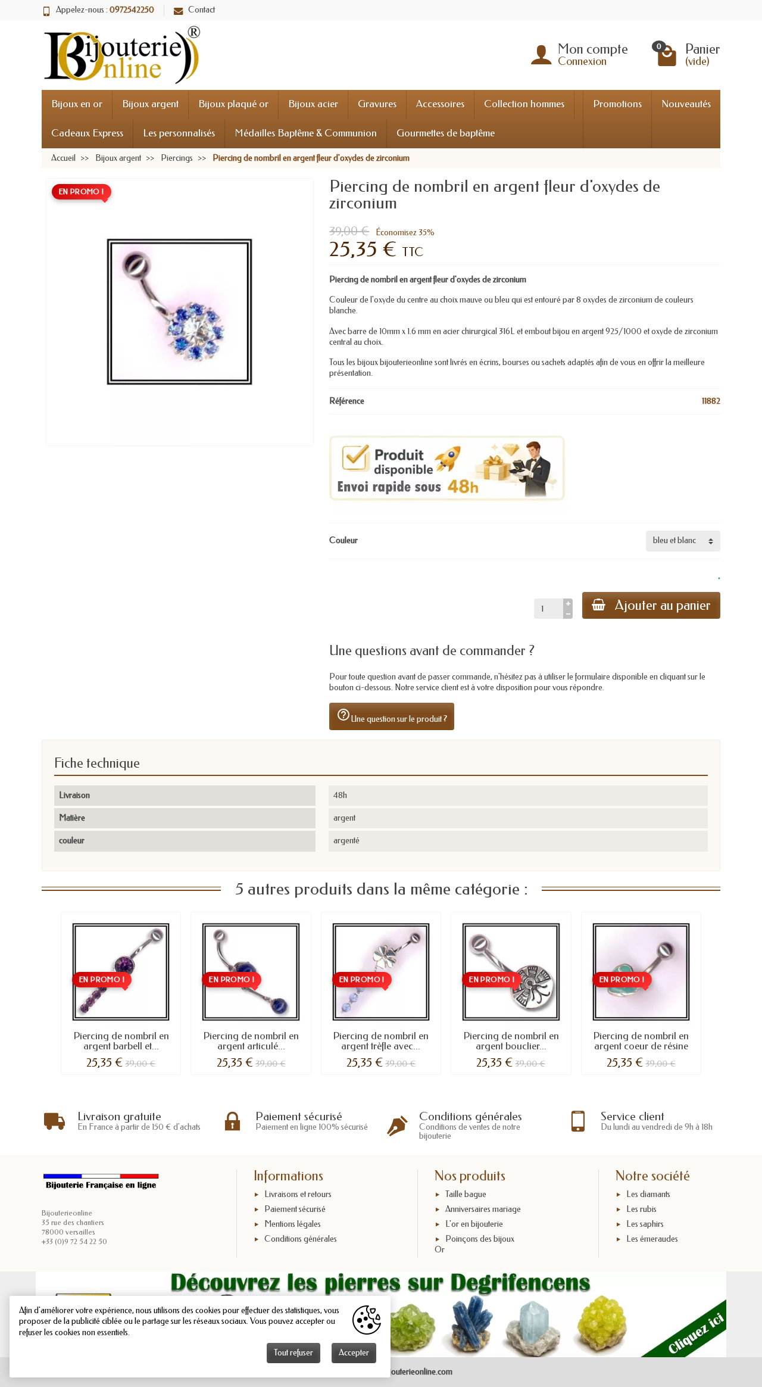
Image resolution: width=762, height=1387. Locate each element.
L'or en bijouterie (474, 1224)
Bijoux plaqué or (233, 104)
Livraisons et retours (298, 1195)
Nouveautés (686, 104)
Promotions (617, 104)
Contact (201, 10)
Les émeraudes (652, 1239)
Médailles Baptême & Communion (306, 133)
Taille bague (465, 1195)
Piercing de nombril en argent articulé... (251, 1041)
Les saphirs (645, 1224)
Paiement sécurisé (295, 1209)
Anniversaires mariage (483, 1209)
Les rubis (641, 1209)
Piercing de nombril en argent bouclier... (511, 1041)
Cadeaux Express (87, 133)
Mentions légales (292, 1224)
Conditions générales (300, 1239)
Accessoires (440, 104)
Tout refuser (293, 1353)
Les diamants (648, 1195)
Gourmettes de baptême (445, 133)
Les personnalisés (179, 133)
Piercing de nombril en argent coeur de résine (641, 1041)
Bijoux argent (150, 104)
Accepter (354, 1353)
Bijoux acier (313, 104)
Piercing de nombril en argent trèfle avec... (381, 1041)
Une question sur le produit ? (391, 715)
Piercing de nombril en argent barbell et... (121, 1041)
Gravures (377, 104)
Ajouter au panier (663, 605)
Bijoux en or (76, 104)
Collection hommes (524, 104)
